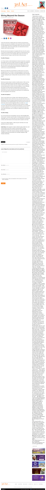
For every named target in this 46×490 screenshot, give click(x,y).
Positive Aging (3, 11)
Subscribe (41, 484)
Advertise (20, 484)
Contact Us (30, 484)
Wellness (8, 11)
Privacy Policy (25, 487)
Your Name (5, 165)
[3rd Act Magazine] (23, 5)
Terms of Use (30, 487)
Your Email (5, 169)
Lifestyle (12, 11)
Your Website (5, 174)
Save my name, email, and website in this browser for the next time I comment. (14, 179)
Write (16, 484)
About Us (36, 484)
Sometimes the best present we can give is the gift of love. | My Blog (15, 144)
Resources (25, 484)
